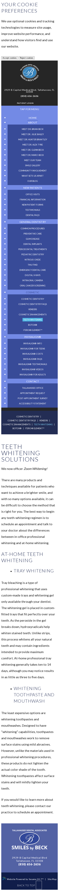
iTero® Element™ (34, 428)
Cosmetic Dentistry (27, 416)
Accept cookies (10, 58)
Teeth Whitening (43, 424)
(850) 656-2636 (30, 96)
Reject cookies (26, 58)
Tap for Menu (29, 109)
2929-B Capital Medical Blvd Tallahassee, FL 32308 (29, 859)
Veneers (43, 420)
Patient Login (25, 103)
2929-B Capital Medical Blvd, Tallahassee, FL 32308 (29, 91)
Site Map (52, 879)
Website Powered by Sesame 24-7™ (25, 879)
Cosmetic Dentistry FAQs (22, 420)
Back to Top (26, 885)
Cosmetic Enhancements (17, 424)
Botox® (17, 428)
